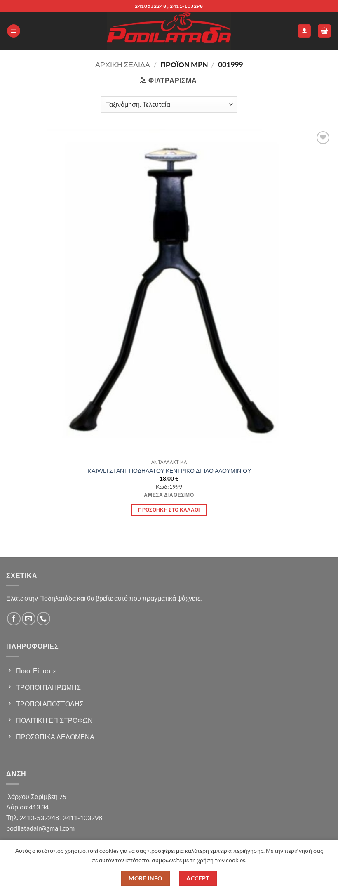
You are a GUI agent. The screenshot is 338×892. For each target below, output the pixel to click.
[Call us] (43, 618)
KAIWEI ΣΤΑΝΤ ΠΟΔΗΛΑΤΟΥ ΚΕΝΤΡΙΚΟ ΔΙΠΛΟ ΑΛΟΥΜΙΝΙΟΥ (169, 470)
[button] (13, 31)
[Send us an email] (28, 618)
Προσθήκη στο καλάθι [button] (169, 509)
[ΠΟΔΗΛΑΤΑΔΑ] (169, 31)
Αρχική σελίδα (122, 64)
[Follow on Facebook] (14, 618)
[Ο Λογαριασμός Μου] (304, 31)
